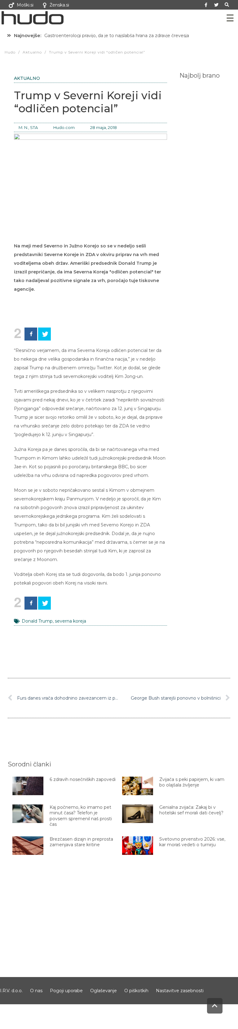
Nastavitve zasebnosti (180, 990)
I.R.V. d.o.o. (11, 990)
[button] (227, 5)
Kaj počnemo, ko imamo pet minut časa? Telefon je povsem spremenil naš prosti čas (81, 815)
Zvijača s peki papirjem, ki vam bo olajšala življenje (191, 782)
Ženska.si (59, 5)
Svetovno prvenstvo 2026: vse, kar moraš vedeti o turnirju (192, 841)
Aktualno (27, 78)
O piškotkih (136, 990)
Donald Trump (37, 621)
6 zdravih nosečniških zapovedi (83, 779)
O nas (36, 990)
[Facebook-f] (206, 5)
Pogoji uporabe (66, 990)
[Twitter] (216, 5)
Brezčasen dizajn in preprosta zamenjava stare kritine (81, 841)
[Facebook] (30, 334)
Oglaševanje (103, 990)
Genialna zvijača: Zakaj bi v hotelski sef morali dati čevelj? (191, 810)
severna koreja (70, 621)
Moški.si (25, 5)
